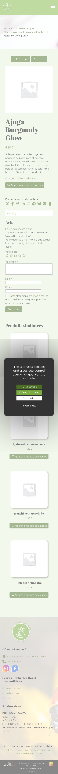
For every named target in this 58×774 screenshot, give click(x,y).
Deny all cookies (30, 392)
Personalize (29, 398)
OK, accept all (30, 386)
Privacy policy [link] (29, 405)
